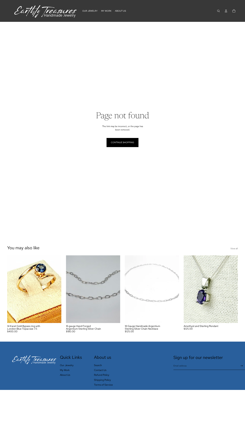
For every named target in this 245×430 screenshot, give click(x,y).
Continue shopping (122, 142)
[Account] (226, 11)
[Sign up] (242, 366)
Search (98, 365)
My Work (65, 370)
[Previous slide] (12, 289)
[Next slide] (56, 289)
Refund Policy (101, 374)
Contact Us (100, 370)
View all (234, 248)
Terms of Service (103, 384)
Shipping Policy (102, 380)
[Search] (218, 11)
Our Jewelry (67, 365)
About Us (65, 374)
